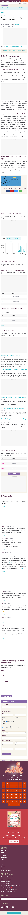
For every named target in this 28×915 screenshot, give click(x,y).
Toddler (3, 855)
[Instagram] (10, 907)
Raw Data (10, 238)
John (10, 562)
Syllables (5, 747)
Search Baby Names (7, 753)
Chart (3, 238)
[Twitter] (7, 907)
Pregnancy (4, 851)
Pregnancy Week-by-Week (8, 877)
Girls (13, 721)
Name (2, 670)
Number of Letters (6, 740)
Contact (3, 864)
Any (4, 721)
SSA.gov (15, 257)
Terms (2, 868)
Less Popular (19, 728)
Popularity (14, 50)
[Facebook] (4, 907)
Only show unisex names (8, 723)
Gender (3, 719)
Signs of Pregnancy (6, 881)
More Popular (10, 728)
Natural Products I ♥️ (6, 887)
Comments (14, 51)
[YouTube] (2, 907)
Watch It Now (24, 1)
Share (9, 50)
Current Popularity (7, 726)
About (2, 863)
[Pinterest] (13, 907)
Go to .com (21, 3)
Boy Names (10, 760)
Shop (2, 860)
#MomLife (4, 857)
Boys (8, 721)
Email (2, 676)
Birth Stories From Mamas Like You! (10, 885)
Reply (3, 506)
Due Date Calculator (6, 883)
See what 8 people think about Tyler (13, 46)
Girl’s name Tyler (23, 10)
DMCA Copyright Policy (7, 870)
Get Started (2, 7)
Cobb (21, 568)
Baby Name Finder (6, 879)
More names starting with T (14, 913)
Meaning (5, 50)
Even (3, 546)
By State (17, 238)
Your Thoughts (5, 681)
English (17, 24)
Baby (2, 853)
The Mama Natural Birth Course (9, 892)
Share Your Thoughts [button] (14, 473)
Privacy (3, 866)
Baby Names (4, 5)
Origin (3, 730)
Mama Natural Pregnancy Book (9, 889)
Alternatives (19, 50)
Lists (24, 50)
